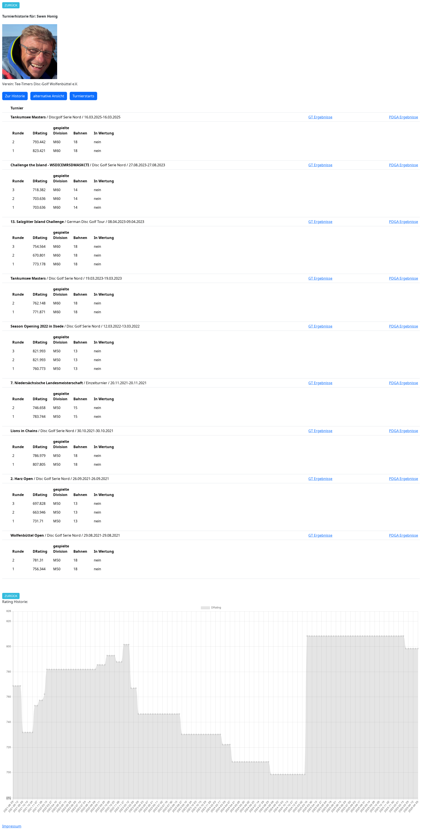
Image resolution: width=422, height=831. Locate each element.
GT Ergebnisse (320, 117)
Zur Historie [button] (15, 96)
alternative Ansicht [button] (48, 96)
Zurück (11, 5)
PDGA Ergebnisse (403, 117)
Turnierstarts (83, 96)
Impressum (11, 826)
